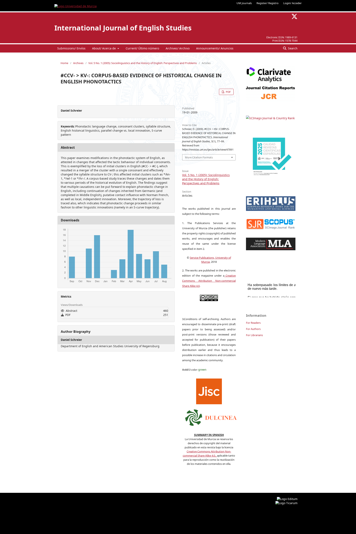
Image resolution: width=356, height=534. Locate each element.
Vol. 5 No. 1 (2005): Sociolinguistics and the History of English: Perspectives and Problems (142, 63)
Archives (78, 63)
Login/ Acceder (292, 3)
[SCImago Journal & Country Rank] (270, 118)
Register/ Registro (267, 3)
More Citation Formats (199, 157)
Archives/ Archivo (178, 48)
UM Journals (244, 3)
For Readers (253, 323)
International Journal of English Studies (123, 28)
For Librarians (254, 335)
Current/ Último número (142, 48)
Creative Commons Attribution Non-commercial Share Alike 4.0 (209, 281)
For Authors (253, 329)
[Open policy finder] (209, 390)
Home (64, 63)
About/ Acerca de (104, 48)
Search (292, 48)
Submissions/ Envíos (71, 48)
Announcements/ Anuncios (214, 48)
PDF (228, 92)
